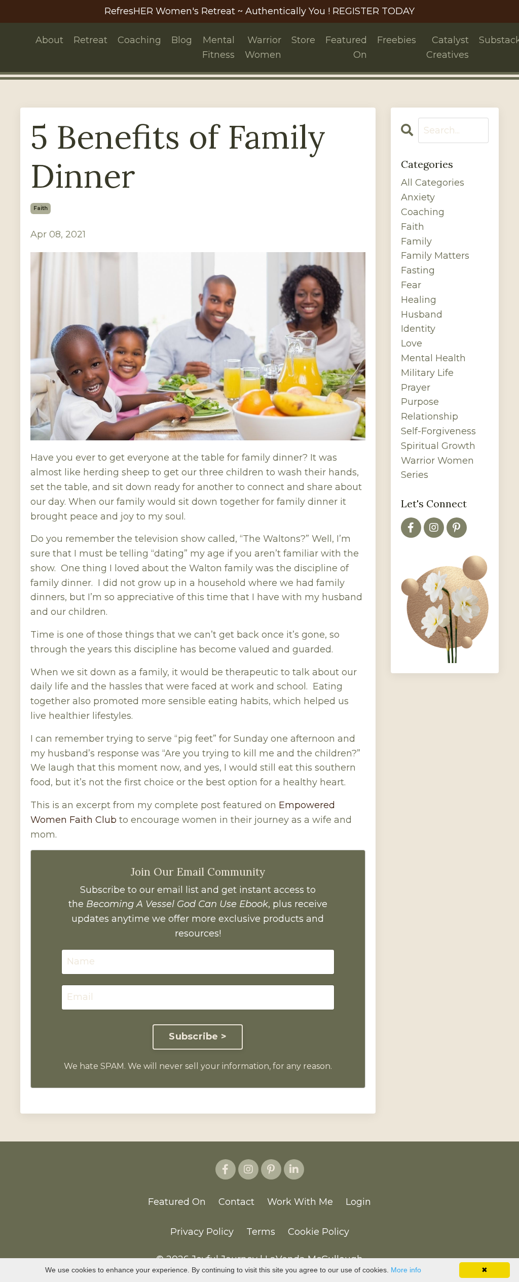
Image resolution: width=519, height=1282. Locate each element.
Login (358, 1201)
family (416, 241)
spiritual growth (438, 446)
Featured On (346, 47)
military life (427, 372)
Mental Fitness (218, 47)
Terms (260, 1231)
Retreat (90, 40)
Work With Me (300, 1201)
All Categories (432, 182)
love (411, 343)
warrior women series (437, 468)
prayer (415, 387)
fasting (418, 270)
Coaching (139, 40)
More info (406, 1270)
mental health (433, 358)
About (49, 40)
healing (418, 299)
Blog (181, 40)
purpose (420, 401)
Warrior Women (263, 47)
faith (40, 208)
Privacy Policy (202, 1231)
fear (411, 285)
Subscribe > (198, 1036)
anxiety (418, 197)
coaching (422, 212)
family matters (435, 255)
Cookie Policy (318, 1231)
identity (418, 328)
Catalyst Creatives (447, 47)
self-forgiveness (438, 431)
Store (303, 40)
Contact (236, 1201)
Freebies (396, 40)
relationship (429, 416)
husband (421, 314)
